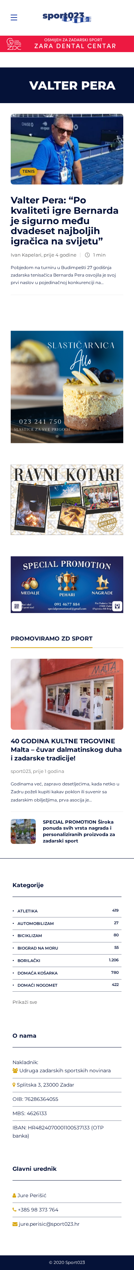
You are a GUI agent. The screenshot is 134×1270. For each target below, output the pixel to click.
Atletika (68, 911)
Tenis (29, 171)
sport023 (21, 771)
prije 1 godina (48, 771)
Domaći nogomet (68, 985)
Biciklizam (68, 935)
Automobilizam (68, 923)
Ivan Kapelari (26, 255)
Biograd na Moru (68, 948)
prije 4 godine (60, 255)
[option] (67, 753)
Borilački (68, 960)
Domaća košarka (68, 973)
